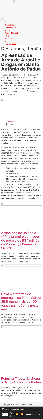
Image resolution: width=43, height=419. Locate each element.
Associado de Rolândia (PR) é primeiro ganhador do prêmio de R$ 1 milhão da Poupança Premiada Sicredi (20, 240)
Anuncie (8, 41)
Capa (7, 22)
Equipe (8, 36)
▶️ (16, 414)
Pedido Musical (11, 33)
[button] (2, 19)
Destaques (12, 48)
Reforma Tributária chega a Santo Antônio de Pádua (21, 380)
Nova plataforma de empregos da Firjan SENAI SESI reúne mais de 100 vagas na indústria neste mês (21, 301)
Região (33, 48)
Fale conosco (10, 44)
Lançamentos (10, 27)
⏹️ (22, 414)
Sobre (7, 30)
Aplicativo (9, 38)
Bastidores (9, 25)
